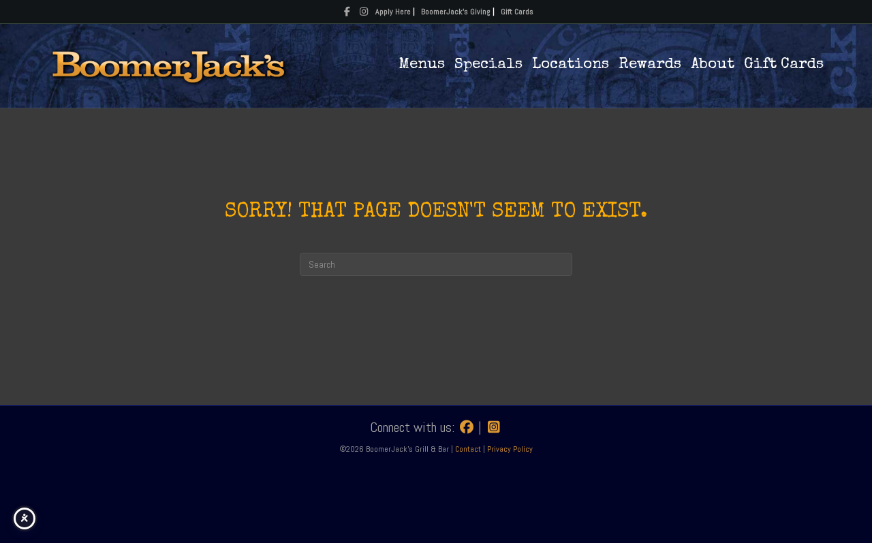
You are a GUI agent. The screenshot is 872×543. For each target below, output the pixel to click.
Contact (469, 449)
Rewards (650, 65)
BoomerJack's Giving (455, 11)
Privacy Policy (510, 449)
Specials (488, 65)
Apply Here (393, 11)
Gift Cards (517, 11)
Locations (570, 65)
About (712, 65)
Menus (422, 65)
